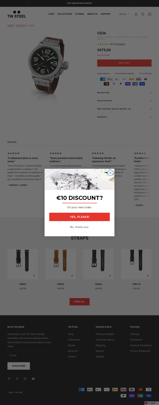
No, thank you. (79, 227)
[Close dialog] (110, 172)
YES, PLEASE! (79, 217)
